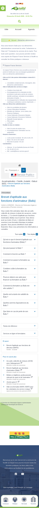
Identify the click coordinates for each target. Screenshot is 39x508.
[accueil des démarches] (19, 165)
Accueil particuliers (9, 181)
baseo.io (20, 404)
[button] (3, 8)
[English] (17, 3)
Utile (6, 29)
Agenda (31, 29)
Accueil (18, 29)
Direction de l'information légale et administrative (16, 402)
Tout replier (19, 234)
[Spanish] (22, 3)
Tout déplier (31, 234)
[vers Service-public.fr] (22, 175)
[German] (20, 3)
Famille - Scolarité (23, 181)
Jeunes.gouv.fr (11, 382)
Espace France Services (13, 65)
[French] (19, 3)
